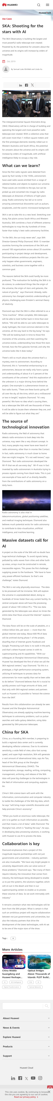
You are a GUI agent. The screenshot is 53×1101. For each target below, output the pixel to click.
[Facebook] (26, 86)
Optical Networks (35, 987)
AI (13, 938)
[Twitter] (32, 86)
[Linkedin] (20, 86)
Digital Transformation (11, 987)
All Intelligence (16, 982)
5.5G (30, 982)
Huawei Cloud (26, 1068)
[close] (49, 1092)
